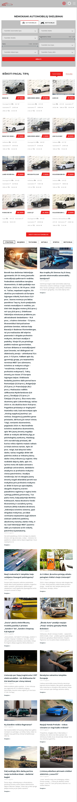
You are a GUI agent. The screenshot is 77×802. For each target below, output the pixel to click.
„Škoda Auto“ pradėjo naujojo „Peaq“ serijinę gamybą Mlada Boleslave (53, 626)
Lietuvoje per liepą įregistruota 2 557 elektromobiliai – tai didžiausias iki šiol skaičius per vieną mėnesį (20, 678)
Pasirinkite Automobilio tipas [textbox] (13, 31)
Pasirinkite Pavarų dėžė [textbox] (48, 52)
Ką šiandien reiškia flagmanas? (18, 725)
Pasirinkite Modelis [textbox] (10, 38)
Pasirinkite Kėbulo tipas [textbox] (11, 52)
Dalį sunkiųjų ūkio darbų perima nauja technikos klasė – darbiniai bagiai (18, 774)
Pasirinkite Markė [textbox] (46, 31)
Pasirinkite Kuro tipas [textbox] (47, 45)
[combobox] (20, 31)
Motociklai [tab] (49, 23)
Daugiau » (7, 545)
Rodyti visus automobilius (38, 234)
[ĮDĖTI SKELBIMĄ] (64, 3)
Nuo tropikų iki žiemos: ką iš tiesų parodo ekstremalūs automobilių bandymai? (55, 276)
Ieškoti (38, 59)
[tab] (56, 74)
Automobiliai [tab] (31, 23)
